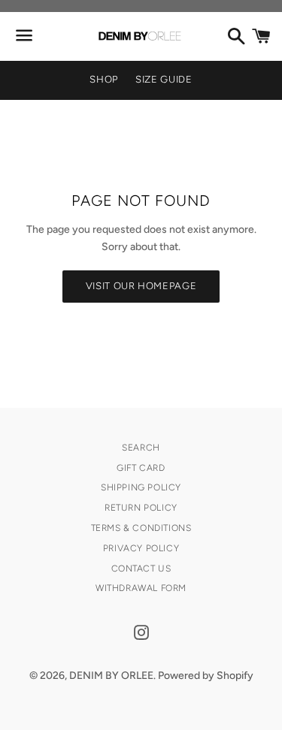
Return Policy (141, 507)
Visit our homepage (141, 285)
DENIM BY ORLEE (111, 675)
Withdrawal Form (141, 588)
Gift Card (141, 468)
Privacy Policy (141, 548)
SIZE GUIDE (164, 79)
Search (141, 447)
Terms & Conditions (141, 528)
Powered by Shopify (205, 675)
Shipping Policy (141, 487)
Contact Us (141, 568)
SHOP (103, 79)
